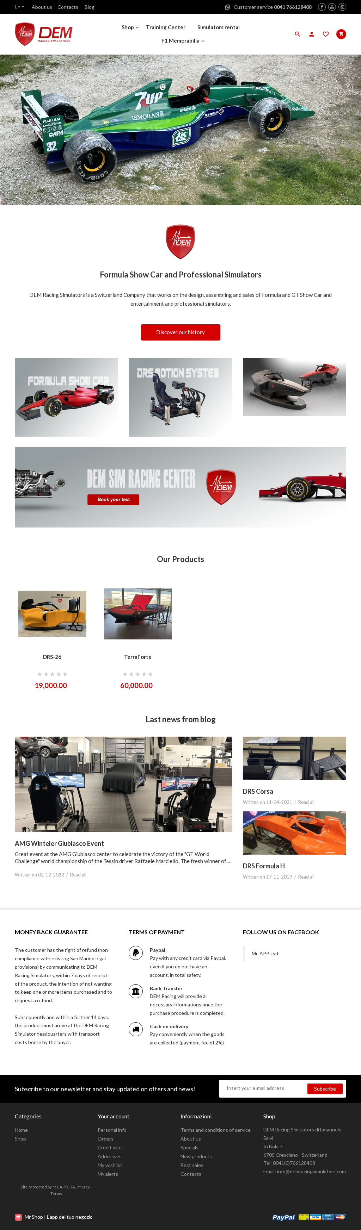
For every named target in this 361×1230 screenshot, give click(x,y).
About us (42, 7)
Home (21, 1130)
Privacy (83, 1187)
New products (196, 1156)
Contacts (67, 7)
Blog (89, 7)
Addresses (110, 1156)
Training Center (165, 27)
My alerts (108, 1174)
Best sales (191, 1165)
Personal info (112, 1130)
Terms (56, 1193)
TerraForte (138, 657)
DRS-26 (52, 657)
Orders (106, 1139)
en (20, 7)
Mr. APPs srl (265, 953)
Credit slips (110, 1147)
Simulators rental (218, 27)
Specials (189, 1147)
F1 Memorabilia (180, 40)
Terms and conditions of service (215, 1130)
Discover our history (180, 332)
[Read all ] (123, 784)
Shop (128, 27)
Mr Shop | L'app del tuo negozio (58, 1217)
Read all (78, 875)
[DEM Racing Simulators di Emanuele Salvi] (53, 34)
